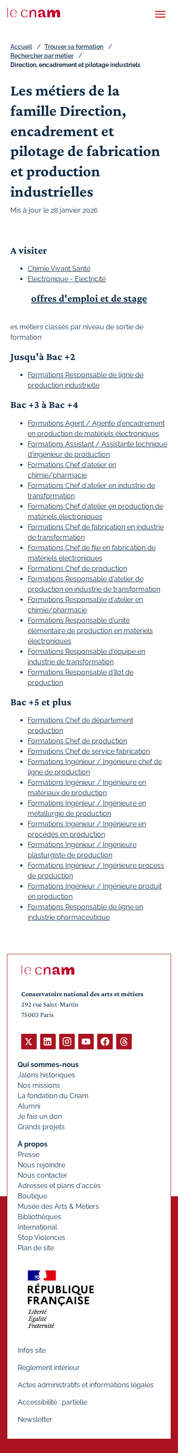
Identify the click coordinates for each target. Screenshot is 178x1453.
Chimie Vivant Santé (59, 268)
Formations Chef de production (77, 568)
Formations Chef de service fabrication (89, 751)
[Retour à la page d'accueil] (33, 12)
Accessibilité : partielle (52, 1402)
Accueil (21, 46)
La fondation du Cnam (53, 1096)
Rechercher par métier (41, 55)
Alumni (29, 1106)
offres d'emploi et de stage (89, 298)
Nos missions (39, 1085)
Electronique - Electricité (67, 279)
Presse (28, 1154)
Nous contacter (42, 1175)
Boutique (32, 1196)
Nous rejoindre (41, 1165)
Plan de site (36, 1248)
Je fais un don (40, 1116)
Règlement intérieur (49, 1368)
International (37, 1227)
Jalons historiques (46, 1075)
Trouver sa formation (73, 46)
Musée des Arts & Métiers (58, 1206)
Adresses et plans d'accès (59, 1186)
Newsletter (35, 1419)
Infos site (32, 1350)
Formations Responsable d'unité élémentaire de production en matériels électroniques (90, 630)
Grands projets (41, 1127)
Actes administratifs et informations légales (86, 1385)
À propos (33, 1144)
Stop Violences (41, 1237)
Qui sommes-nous (48, 1065)
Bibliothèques (39, 1217)
